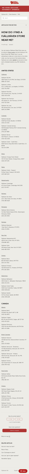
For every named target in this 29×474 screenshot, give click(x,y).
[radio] (10, 419)
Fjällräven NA (4, 14)
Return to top (4, 436)
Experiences (15, 9)
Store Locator (11, 52)
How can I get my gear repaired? (10, 455)
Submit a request (14, 430)
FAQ (19, 14)
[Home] (14, 5)
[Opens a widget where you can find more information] (23, 471)
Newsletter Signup (6, 458)
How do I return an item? (7, 446)
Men (3, 8)
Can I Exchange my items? (8, 452)
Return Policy (4, 449)
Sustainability (6, 9)
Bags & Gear (14, 8)
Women (7, 8)
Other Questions (12, 14)
